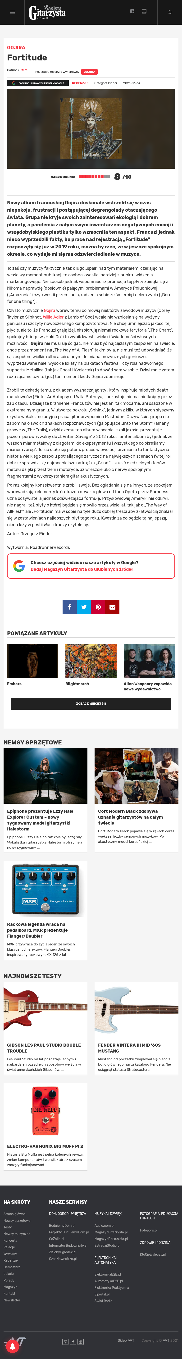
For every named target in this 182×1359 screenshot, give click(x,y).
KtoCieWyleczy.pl (153, 1255)
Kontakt (9, 1294)
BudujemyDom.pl (62, 1226)
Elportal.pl (102, 1294)
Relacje (9, 1247)
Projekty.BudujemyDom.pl (69, 1232)
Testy (8, 1227)
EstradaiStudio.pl (107, 1246)
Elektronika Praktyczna (112, 1288)
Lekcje (9, 1274)
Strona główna (15, 1214)
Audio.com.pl (104, 1226)
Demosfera (12, 1267)
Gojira (89, 71)
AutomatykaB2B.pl (109, 1281)
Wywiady (10, 1254)
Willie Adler (53, 317)
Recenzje (11, 1261)
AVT (166, 1340)
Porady (9, 1280)
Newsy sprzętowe (17, 1221)
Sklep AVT (126, 1340)
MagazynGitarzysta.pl (111, 1232)
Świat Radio (103, 1301)
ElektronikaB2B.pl (108, 1274)
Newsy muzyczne (17, 1234)
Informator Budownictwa (67, 1246)
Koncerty (10, 1241)
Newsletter (12, 1300)
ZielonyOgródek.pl (62, 1252)
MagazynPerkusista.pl (111, 1239)
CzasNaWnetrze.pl (63, 1259)
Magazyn (10, 1287)
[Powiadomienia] (12, 1346)
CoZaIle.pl (56, 1239)
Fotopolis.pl (148, 1230)
